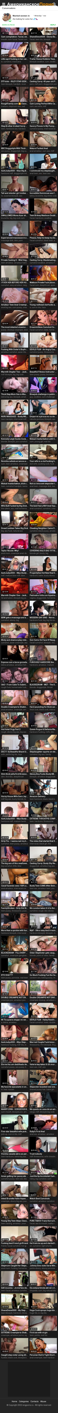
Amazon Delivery (37, 796)
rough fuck (6, 687)
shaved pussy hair (38, 1089)
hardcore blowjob (8, 933)
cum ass (46, 151)
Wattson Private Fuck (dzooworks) (43, 282)
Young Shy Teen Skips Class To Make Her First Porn (14, 1221)
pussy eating (28, 911)
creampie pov (7, 1000)
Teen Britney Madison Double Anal (43, 215)
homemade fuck (19, 687)
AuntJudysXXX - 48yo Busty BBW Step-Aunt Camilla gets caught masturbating (14, 819)
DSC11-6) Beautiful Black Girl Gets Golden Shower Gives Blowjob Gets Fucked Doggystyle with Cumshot (14, 752)
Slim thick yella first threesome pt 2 (14, 774)
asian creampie (17, 643)
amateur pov (19, 1000)
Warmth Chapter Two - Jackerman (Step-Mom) (14, 372)
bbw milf (25, 575)
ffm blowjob (45, 1045)
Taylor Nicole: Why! (10, 551)
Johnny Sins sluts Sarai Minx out (43, 1266)
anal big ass (6, 307)
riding (32, 1179)
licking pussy (47, 978)
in (2, 62)
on (31, 1246)
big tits (27, 799)
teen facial (6, 1290)
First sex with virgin (38, 1332)
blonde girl (34, 553)
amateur (42, 665)
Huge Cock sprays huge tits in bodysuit (43, 1310)
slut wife (33, 464)
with (3, 754)
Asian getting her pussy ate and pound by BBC (14, 1176)
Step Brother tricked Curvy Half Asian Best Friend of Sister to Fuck (14, 126)
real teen (24, 978)
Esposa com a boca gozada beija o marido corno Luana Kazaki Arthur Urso (14, 662)
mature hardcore (21, 821)
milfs (48, 732)
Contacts (35, 1401)
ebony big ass (13, 732)
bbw (19, 866)
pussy (3, 330)
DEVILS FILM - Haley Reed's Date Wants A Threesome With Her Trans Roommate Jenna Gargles (43, 1020)
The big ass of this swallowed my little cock (14, 863)
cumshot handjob (14, 486)
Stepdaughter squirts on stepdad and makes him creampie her (43, 752)
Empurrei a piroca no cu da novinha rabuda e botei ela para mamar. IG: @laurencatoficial (43, 416)
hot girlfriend (27, 1246)
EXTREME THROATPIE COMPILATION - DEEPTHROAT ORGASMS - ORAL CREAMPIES (43, 819)
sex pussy (5, 151)
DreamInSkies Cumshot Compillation (43, 327)
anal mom (5, 553)
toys (20, 754)
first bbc (9, 777)
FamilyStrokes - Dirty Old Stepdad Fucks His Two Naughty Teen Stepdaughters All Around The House (14, 908)
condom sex (35, 978)
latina (32, 196)
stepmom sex (15, 106)
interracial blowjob (25, 933)
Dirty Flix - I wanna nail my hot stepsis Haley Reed (14, 841)
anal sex (33, 1134)
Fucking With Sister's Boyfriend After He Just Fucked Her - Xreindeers (14, 349)
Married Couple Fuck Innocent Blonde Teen (43, 1042)
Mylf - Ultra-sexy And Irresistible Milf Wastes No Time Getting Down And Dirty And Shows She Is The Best (43, 930)
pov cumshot (21, 441)
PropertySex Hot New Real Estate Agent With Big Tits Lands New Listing (43, 573)
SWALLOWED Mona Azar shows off (14, 215)
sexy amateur (16, 285)
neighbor (27, 285)
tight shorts (47, 1246)
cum (47, 62)
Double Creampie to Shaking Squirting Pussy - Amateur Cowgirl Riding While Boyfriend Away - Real (14, 707)
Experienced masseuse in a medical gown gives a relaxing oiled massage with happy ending (14, 238)
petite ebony (35, 1268)
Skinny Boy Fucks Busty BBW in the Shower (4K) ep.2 (43, 774)
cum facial (12, 39)
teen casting (6, 1223)
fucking (14, 1268)
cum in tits (36, 307)
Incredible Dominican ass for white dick (43, 193)
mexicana (16, 62)
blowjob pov (17, 1112)
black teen (48, 240)
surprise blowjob (11, 196)
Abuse (43, 1401)
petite (37, 1335)
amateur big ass (47, 866)
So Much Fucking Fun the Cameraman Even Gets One (43, 975)
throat (50, 687)
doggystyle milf (21, 173)
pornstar (15, 978)
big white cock (50, 196)
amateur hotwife (22, 665)
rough (3, 732)
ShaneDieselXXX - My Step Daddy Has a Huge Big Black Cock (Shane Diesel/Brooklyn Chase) (14, 1310)
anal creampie (36, 1358)
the (49, 844)
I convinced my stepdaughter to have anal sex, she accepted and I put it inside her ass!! (43, 171)
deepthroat (45, 285)
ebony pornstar (48, 1268)
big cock (20, 374)
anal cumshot (36, 508)
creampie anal (17, 553)
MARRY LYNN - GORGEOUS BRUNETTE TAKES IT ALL (14, 1109)
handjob (17, 84)
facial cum (22, 39)
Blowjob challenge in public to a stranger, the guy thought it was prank (43, 394)
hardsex (22, 129)
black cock (43, 709)
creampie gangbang (19, 955)
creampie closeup (37, 1000)
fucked (4, 1358)
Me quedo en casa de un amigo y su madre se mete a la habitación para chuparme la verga (43, 1109)
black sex (28, 1179)
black (45, 799)
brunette (39, 196)
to (2, 196)
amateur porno (17, 1335)
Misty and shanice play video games (14, 640)
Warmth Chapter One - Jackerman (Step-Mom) (14, 595)
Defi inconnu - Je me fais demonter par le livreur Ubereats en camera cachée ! (14, 1288)
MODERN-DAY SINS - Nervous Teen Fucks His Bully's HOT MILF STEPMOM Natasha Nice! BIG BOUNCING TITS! (43, 617)
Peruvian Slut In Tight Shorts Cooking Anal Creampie (43, 1355)
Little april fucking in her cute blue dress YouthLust (14, 59)
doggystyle (15, 151)
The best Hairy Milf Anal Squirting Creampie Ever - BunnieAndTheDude (43, 506)
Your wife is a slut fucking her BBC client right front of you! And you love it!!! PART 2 (43, 461)
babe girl (50, 1089)
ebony (12, 620)
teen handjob (7, 419)
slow (26, 330)
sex (40, 173)
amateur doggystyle (46, 777)
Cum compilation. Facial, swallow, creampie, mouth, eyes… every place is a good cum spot (14, 37)
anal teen (34, 173)
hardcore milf (7, 173)
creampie (23, 464)
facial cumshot (36, 240)
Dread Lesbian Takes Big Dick (14, 528)
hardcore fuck (36, 620)
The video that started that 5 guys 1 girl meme (43, 841)
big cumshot (26, 151)
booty (42, 553)
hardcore (39, 218)
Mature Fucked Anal (39, 148)
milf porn (39, 84)
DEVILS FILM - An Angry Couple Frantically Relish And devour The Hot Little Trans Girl (43, 349)
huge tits (33, 1313)
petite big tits (11, 754)
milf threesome (37, 1156)
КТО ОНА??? (7, 975)
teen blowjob (7, 84)
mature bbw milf (12, 575)
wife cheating (50, 1156)
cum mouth (6, 1112)
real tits (47, 441)
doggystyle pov (50, 84)
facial (32, 39)
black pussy (43, 531)
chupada (33, 1290)
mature (4, 106)
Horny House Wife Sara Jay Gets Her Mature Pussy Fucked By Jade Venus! (14, 796)
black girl (43, 844)
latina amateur (7, 665)
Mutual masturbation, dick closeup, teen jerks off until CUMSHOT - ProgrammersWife (14, 483)
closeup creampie (15, 330)
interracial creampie (23, 888)
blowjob (47, 39)
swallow (48, 218)
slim (3, 777)
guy (31, 397)
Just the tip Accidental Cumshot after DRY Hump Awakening (43, 1176)
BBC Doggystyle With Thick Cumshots (14, 148)
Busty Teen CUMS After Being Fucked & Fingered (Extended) (43, 886)
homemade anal (25, 1268)
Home (14, 1401)
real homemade (22, 508)
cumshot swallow (37, 263)
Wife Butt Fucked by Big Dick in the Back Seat (14, 506)
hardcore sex (12, 129)
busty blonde (18, 799)
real (5, 1089)
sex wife (38, 106)
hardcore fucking (37, 732)
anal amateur (36, 151)
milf (44, 106)
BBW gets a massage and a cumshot (14, 617)
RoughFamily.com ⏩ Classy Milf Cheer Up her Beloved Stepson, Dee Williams (14, 104)
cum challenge (48, 397)
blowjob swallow (37, 62)
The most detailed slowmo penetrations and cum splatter (14, 327)
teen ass (33, 888)
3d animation (7, 598)
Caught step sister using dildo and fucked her (14, 1355)
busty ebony (49, 575)
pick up (4, 1134)
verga (32, 1112)
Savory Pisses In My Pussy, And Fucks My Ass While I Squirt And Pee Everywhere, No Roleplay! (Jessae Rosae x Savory (43, 126)
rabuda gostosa (37, 419)
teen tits (39, 39)
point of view (42, 955)
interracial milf (20, 419)
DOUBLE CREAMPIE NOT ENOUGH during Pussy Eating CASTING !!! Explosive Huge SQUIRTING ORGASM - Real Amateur (14, 997)
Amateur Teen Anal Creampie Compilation (14, 305)
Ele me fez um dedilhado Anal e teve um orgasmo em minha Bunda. (14, 1064)
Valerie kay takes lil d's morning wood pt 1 (43, 1064)
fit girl (54, 1045)
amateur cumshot (9, 352)
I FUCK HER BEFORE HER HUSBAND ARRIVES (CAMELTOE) (14, 282)
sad (23, 106)
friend (3, 1246)
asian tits (22, 352)
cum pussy (17, 307)
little (15, 866)
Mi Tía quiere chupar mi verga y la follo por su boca (14, 1020)
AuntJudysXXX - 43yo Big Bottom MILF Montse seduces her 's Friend (14, 171)
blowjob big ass (20, 598)
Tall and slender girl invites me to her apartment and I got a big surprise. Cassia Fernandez (14, 193)
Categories (24, 1401)
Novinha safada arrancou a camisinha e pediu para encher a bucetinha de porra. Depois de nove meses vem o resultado (14, 461)
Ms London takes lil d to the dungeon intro (43, 908)
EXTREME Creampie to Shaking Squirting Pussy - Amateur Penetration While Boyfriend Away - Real (14, 1332)
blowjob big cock (47, 1112)
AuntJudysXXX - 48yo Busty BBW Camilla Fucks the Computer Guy (14, 573)
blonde (4, 441)
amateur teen (44, 888)
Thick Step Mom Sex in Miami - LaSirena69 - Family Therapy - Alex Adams (14, 394)
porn (32, 84)
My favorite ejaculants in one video (14, 1087)
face (44, 307)
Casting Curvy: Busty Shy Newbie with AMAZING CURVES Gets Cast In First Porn (43, 863)
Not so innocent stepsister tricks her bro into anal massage (43, 483)
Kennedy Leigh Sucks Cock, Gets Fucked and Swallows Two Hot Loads (14, 439)
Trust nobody (36, 1154)
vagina (33, 598)
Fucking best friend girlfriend (14, 1243)
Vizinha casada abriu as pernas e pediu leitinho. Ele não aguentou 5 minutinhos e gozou (14, 1154)
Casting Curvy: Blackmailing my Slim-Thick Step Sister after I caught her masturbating (43, 260)
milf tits (20, 1045)
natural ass (18, 531)
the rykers (5, 508)
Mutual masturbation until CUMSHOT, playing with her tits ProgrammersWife (43, 439)
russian (11, 1089)
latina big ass (7, 397)
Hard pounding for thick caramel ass (43, 707)
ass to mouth (41, 1223)
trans (46, 1022)
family (48, 754)
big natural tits (49, 1290)
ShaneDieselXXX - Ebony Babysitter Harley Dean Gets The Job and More (43, 37)
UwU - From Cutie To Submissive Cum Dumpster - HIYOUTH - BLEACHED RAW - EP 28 (14, 685)
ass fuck (8, 531)
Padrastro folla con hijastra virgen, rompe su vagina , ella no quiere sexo (43, 595)
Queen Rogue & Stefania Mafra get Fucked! (43, 729)
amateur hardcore (22, 263)
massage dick (7, 240)
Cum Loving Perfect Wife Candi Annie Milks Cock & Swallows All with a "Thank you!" (43, 104)
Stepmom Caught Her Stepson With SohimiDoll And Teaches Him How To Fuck (14, 1266)
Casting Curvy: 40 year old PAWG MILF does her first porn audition (43, 81)
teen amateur (7, 263)
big (11, 218)
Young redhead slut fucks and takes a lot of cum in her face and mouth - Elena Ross (43, 305)
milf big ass (6, 799)
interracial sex (50, 129)
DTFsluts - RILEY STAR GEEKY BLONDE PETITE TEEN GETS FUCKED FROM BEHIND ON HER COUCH (14, 81)
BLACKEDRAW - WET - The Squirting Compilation (43, 685)
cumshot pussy (36, 129)
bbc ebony (49, 911)
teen (3, 129)
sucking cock (43, 464)
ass (12, 508)
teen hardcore (36, 799)
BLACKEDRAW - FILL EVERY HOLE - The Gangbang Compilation (14, 953)
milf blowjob (6, 374)
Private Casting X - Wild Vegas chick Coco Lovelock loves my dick (14, 260)
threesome (49, 352)
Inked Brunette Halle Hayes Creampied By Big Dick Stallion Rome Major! (14, 1198)
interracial (34, 844)
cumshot (7, 62)
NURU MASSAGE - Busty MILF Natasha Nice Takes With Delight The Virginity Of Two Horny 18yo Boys (14, 416)
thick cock (34, 709)
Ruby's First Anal (37, 1131)
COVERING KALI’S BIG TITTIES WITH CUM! (43, 551)
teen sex (46, 173)
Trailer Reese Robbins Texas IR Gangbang (43, 59)
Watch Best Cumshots (40, 1198)
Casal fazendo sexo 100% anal (14, 886)
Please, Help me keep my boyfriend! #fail (43, 238)
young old (26, 1223)
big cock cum (19, 218)
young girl (38, 441)
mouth (4, 39)
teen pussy (34, 374)
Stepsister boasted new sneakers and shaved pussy (43, 1087)
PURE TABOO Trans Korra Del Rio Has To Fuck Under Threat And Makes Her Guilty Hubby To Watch (43, 1221)
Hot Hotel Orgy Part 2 (10, 729)
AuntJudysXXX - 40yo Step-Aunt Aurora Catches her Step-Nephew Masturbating (14, 1042)
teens (24, 486)
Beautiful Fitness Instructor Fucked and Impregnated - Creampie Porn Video (43, 372)
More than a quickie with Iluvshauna (14, 930)
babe (46, 330)
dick (16, 240)
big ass (41, 754)
